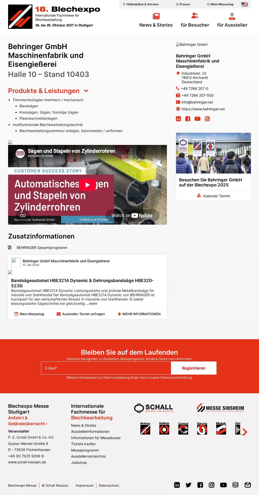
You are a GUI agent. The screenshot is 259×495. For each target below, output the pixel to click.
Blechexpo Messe (22, 485)
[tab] (87, 91)
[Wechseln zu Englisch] (244, 4)
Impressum (85, 485)
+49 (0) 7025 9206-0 (26, 456)
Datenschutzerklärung (176, 377)
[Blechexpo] (54, 17)
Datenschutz (109, 485)
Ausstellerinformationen (90, 431)
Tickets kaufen (83, 444)
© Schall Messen (55, 485)
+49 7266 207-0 (194, 88)
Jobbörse (79, 462)
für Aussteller (232, 24)
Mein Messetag (222, 4)
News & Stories (156, 24)
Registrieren (193, 368)
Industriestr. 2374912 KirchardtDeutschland (195, 77)
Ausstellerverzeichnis (88, 456)
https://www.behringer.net (203, 109)
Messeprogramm (85, 450)
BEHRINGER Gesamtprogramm (41, 247)
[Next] (245, 428)
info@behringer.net (197, 102)
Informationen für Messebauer (96, 438)
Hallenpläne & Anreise (142, 4)
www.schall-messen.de (27, 462)
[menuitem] (139, 4)
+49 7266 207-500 (198, 95)
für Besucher (195, 24)
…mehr (91, 303)
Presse (185, 4)
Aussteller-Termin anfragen (83, 314)
